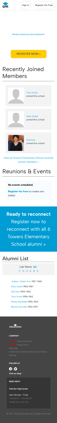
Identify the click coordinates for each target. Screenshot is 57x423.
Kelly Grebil (32, 116)
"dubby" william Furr (21, 281)
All (34, 266)
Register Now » (29, 54)
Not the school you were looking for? (28, 34)
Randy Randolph (19, 301)
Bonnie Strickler (19, 306)
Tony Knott (32, 92)
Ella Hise (30, 140)
